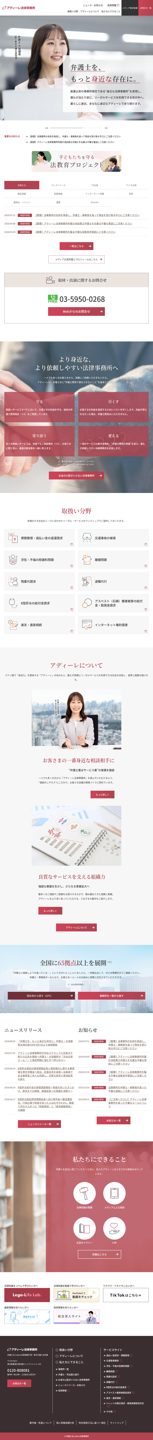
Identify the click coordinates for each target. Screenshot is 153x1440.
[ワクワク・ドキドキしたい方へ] (126, 1295)
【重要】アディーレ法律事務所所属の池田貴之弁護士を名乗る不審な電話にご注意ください (71, 142)
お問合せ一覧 (146, 7)
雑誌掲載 (22, 193)
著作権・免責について (40, 1422)
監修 (131, 193)
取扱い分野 (73, 11)
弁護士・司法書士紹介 (68, 1374)
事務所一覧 (63, 1369)
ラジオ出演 (131, 185)
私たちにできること (71, 1362)
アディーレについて (76, 927)
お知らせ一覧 (113, 1120)
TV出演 (94, 185)
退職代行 (110, 1382)
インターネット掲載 (94, 193)
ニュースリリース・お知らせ (71, 1385)
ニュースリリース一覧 (39, 1124)
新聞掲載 (58, 193)
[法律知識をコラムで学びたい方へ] (27, 1295)
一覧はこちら (76, 246)
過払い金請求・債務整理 (117, 1355)
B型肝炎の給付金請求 (116, 1387)
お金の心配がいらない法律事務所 (76, 475)
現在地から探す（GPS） (40, 995)
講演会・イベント (21, 202)
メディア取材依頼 (130, 7)
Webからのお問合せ (76, 311)
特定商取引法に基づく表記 (92, 1422)
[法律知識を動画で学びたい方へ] (76, 1295)
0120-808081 (18, 1370)
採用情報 (111, 5)
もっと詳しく (102, 794)
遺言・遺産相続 (113, 1398)
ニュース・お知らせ (93, 5)
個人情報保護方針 (65, 1422)
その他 (109, 1411)
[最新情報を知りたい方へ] (27, 1317)
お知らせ (22, 185)
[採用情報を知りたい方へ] (76, 1317)
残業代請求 (111, 1376)
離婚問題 (110, 1371)
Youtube (95, 202)
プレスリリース (58, 185)
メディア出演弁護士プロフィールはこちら (76, 259)
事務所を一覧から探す (112, 995)
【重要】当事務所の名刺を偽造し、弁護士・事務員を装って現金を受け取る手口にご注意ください (75, 136)
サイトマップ (117, 1422)
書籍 (58, 202)
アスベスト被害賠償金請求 (118, 1392)
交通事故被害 (112, 1360)
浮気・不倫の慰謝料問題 (117, 1366)
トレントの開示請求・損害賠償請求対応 (125, 1403)
